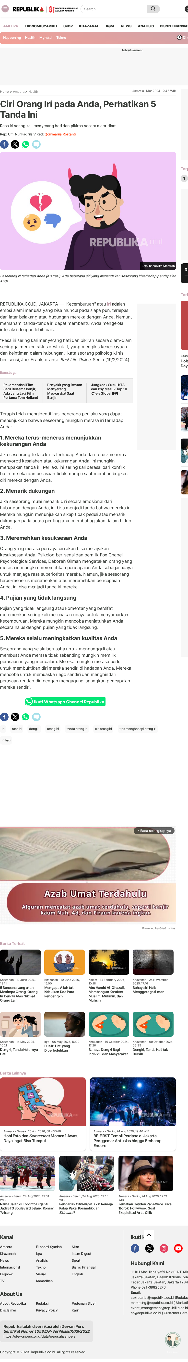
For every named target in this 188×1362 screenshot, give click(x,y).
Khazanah (7, 1253)
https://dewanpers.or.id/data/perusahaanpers (39, 1336)
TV (2, 1281)
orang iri (53, 729)
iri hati (6, 740)
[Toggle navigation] (5, 9)
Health (30, 37)
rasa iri (16, 729)
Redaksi (42, 1303)
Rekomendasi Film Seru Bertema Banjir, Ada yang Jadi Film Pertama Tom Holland (20, 391)
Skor (75, 1247)
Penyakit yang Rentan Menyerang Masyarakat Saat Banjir (64, 391)
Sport (76, 1260)
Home (4, 91)
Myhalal (45, 37)
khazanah (89, 26)
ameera (10, 26)
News (4, 1260)
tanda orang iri (77, 729)
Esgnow (6, 1274)
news (126, 26)
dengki (34, 729)
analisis (145, 26)
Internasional (10, 1267)
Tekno (61, 37)
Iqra (39, 1253)
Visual (41, 1274)
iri (109, 304)
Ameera (18, 91)
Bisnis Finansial (83, 1267)
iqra (110, 26)
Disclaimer (8, 1310)
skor (67, 26)
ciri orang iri (103, 729)
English (77, 1274)
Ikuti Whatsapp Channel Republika (69, 701)
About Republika (13, 1303)
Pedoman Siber (83, 1303)
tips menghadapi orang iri (137, 729)
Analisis (42, 1260)
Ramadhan (44, 1281)
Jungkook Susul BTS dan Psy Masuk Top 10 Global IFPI (109, 389)
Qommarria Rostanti (60, 134)
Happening (12, 37)
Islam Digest (81, 1253)
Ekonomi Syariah (41, 26)
